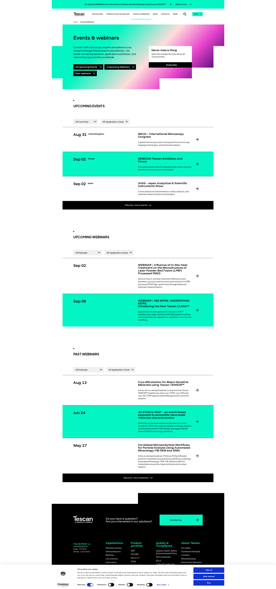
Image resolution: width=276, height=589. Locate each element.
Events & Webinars (141, 14)
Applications (97, 14)
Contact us (176, 520)
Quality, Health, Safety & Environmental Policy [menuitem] (166, 552)
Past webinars (83, 73)
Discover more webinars (136, 477)
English (195, 14)
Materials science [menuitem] (114, 548)
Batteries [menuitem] (110, 555)
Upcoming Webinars (118, 67)
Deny (209, 583)
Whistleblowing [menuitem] (188, 558)
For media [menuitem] (185, 548)
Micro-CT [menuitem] (135, 558)
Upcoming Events (86, 67)
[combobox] (197, 14)
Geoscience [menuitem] (111, 562)
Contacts (165, 14)
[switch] (111, 584)
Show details (161, 585)
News (155, 14)
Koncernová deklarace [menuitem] (191, 562)
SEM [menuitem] (133, 550)
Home (75, 22)
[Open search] (184, 14)
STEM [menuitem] (133, 561)
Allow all (209, 570)
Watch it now (181, 4)
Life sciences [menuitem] (112, 558)
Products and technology (118, 14)
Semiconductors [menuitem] (113, 551)
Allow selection (209, 576)
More (175, 14)
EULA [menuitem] (158, 560)
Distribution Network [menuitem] (190, 551)
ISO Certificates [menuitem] (163, 557)
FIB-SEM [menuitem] (135, 554)
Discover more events (136, 205)
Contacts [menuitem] (185, 555)
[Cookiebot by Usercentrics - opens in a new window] (63, 584)
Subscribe (171, 65)
